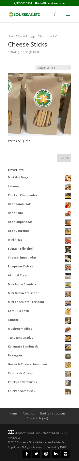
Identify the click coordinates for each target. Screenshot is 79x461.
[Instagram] (46, 454)
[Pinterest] (65, 454)
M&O (63, 447)
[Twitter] (36, 454)
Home (11, 36)
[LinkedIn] (56, 454)
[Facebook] (26, 454)
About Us (29, 413)
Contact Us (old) (37, 418)
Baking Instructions (52, 413)
